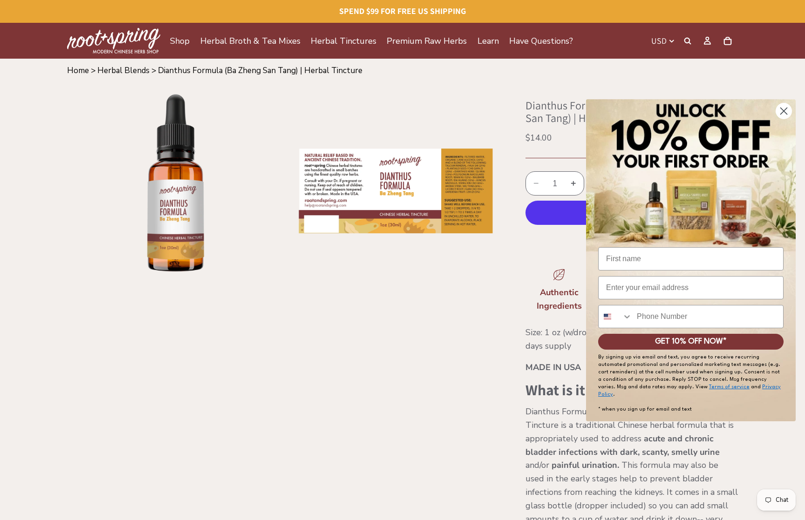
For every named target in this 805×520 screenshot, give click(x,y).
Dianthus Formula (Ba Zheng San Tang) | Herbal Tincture (260, 70)
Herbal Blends (123, 70)
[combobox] (615, 316)
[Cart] (727, 41)
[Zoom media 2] (394, 190)
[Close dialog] (784, 111)
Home (78, 70)
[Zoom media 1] (175, 190)
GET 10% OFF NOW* (691, 341)
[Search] (687, 41)
